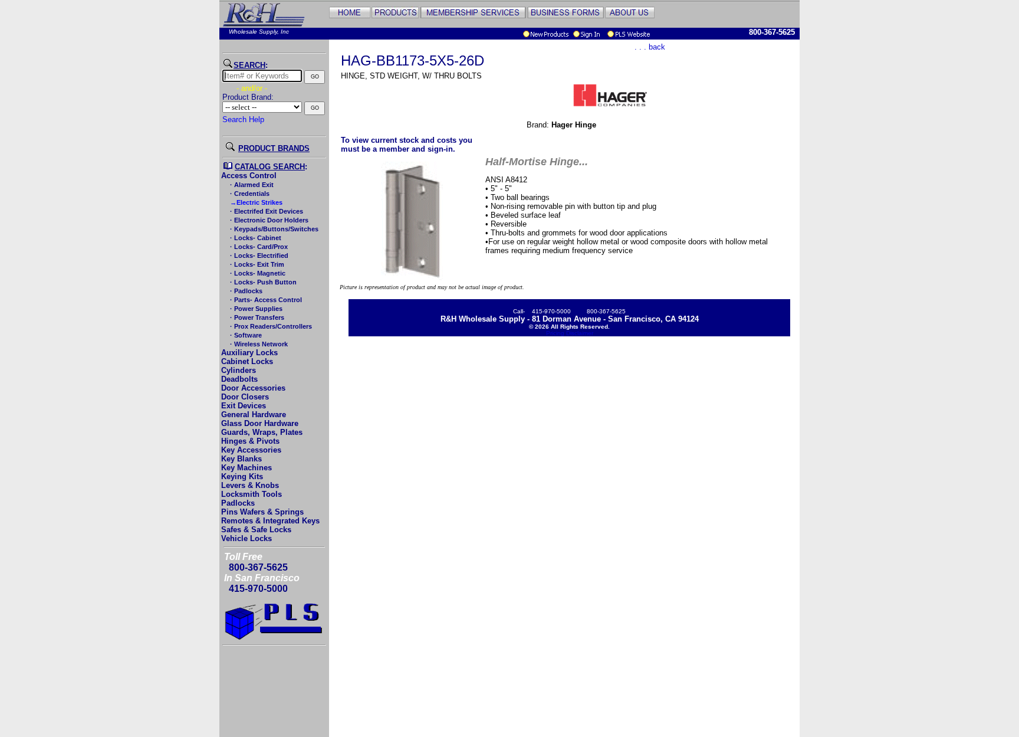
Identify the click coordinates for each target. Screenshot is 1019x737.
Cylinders (238, 370)
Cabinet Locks (247, 361)
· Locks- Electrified (258, 255)
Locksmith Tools (251, 494)
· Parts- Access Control (265, 299)
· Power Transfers (256, 317)
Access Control (249, 175)
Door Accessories (253, 388)
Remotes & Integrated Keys (270, 520)
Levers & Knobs (250, 485)
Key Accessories (251, 450)
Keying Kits (242, 476)
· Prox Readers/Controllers (270, 326)
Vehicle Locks (246, 538)
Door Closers (245, 396)
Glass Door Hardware (259, 423)
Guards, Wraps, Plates (262, 432)
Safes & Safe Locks (256, 529)
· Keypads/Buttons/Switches (273, 228)
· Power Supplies (255, 308)
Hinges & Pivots (250, 441)
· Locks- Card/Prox (258, 246)
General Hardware (253, 414)
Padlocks (238, 503)
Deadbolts (239, 379)
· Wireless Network (258, 344)
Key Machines (246, 467)
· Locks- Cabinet (254, 237)
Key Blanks (241, 458)
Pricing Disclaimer (569, 333)
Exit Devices (243, 405)
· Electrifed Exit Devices (265, 211)
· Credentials (248, 193)
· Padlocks (245, 290)
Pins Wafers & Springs (262, 511)
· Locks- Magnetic (256, 273)
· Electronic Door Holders (268, 220)
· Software (245, 335)
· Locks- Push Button (262, 282)
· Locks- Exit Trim (256, 264)
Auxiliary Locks (249, 352)
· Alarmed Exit (251, 184)
